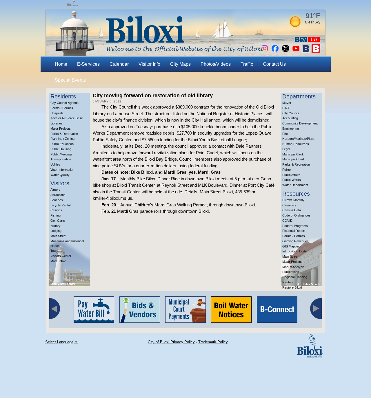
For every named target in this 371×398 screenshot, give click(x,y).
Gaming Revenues (295, 241)
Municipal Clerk (293, 154)
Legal (286, 149)
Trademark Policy (213, 342)
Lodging (55, 230)
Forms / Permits (61, 108)
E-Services (88, 64)
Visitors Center (60, 256)
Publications (290, 272)
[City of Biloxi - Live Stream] (314, 40)
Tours (54, 250)
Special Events (70, 80)
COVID (287, 220)
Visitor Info (149, 64)
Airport (55, 189)
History (55, 226)
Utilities (55, 164)
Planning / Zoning (62, 138)
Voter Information (62, 169)
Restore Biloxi (292, 287)
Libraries (56, 123)
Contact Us (274, 64)
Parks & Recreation (64, 133)
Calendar (119, 64)
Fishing (55, 215)
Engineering (290, 128)
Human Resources (295, 144)
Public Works (291, 179)
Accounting (290, 118)
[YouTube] (296, 51)
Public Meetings (61, 154)
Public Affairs (291, 175)
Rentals (287, 282)
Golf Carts (57, 220)
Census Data (291, 210)
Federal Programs (295, 226)
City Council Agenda (64, 102)
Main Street (58, 236)
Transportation (60, 159)
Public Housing (60, 149)
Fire (285, 133)
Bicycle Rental (60, 205)
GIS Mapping (291, 246)
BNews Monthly (293, 200)
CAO (285, 108)
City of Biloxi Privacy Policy (171, 342)
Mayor (286, 102)
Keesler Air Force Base (66, 118)
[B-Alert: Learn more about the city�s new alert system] (316, 51)
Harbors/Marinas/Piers (298, 138)
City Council (290, 113)
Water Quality (60, 175)
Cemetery (289, 205)
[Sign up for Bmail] (306, 51)
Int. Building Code (294, 251)
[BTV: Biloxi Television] (301, 40)
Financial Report (293, 230)
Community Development (300, 123)
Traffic (247, 64)
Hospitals (56, 113)
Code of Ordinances (296, 215)
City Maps (180, 64)
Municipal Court (293, 159)
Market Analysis (293, 267)
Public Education (62, 144)
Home (61, 64)
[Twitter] (285, 51)
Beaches (56, 200)
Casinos (56, 210)
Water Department (295, 185)
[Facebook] (275, 51)
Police (286, 169)
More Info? (58, 261)
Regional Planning (294, 277)
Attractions (58, 195)
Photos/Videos (216, 64)
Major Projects (60, 128)
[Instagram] (264, 51)
